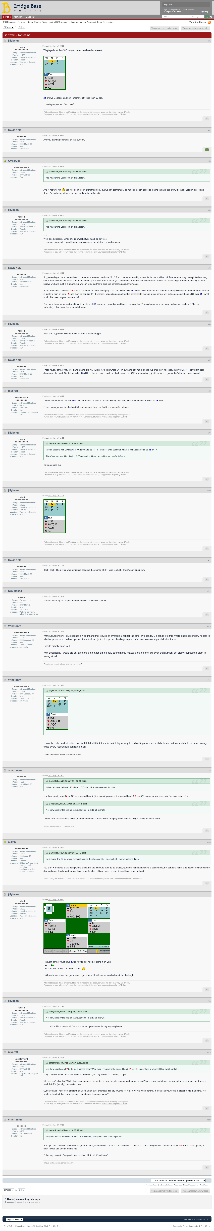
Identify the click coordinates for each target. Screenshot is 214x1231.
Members (18, 17)
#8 (209, 391)
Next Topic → (205, 1185)
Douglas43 (15, 590)
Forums (7, 17)
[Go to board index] (23, 7)
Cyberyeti (14, 160)
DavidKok (14, 130)
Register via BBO (173, 12)
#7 (209, 360)
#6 (209, 324)
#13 (208, 626)
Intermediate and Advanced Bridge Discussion (92, 22)
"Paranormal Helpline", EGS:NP (114, 417)
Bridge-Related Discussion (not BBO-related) (47, 22)
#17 (208, 895)
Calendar (30, 17)
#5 (209, 268)
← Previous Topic (150, 1185)
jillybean (13, 40)
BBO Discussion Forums (14, 22)
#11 (209, 560)
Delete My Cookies (35, 1226)
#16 (208, 842)
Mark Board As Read (52, 1226)
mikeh (12, 842)
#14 (208, 680)
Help (206, 12)
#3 (209, 161)
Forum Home (20, 1226)
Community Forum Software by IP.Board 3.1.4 (191, 1226)
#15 (208, 770)
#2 (209, 130)
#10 (208, 491)
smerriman (15, 770)
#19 (208, 1052)
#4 (209, 210)
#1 (209, 41)
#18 (208, 1001)
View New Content (197, 22)
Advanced (211, 17)
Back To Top (9, 1226)
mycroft (13, 390)
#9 (209, 433)
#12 (208, 591)
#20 (208, 1120)
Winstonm (14, 626)
